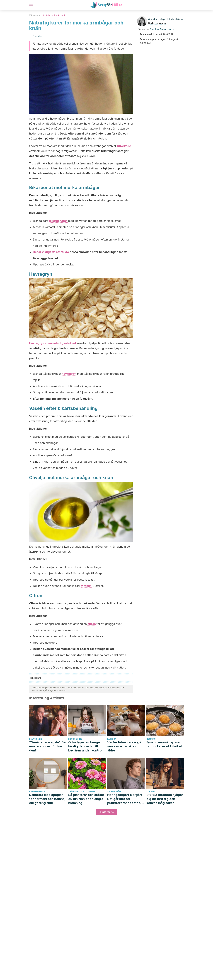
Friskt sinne (75, 739)
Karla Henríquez (157, 23)
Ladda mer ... (107, 812)
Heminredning (37, 791)
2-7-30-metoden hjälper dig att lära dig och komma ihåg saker (164, 799)
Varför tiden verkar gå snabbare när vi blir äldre (124, 746)
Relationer (35, 739)
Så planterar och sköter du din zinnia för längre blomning (86, 799)
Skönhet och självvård (54, 15)
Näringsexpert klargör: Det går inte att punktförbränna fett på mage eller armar (125, 799)
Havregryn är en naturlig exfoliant (52, 343)
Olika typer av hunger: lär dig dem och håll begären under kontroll (85, 746)
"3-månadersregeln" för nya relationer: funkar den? (47, 746)
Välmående (34, 15)
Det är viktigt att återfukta (51, 252)
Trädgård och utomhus (81, 791)
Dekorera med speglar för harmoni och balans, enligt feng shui (47, 799)
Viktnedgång (114, 791)
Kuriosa (111, 739)
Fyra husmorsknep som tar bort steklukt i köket (164, 744)
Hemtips (150, 739)
